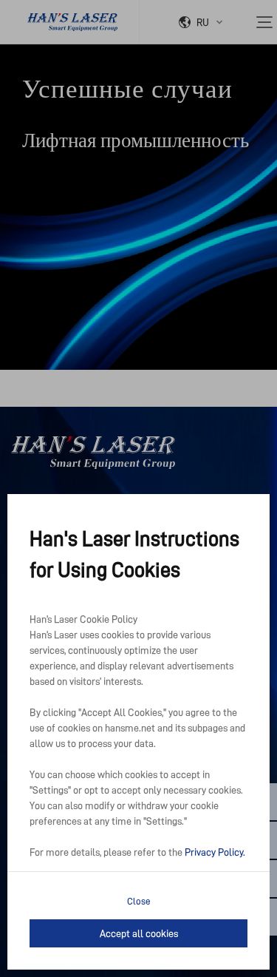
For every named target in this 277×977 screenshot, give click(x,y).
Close (139, 901)
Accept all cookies (139, 933)
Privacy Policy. (215, 852)
